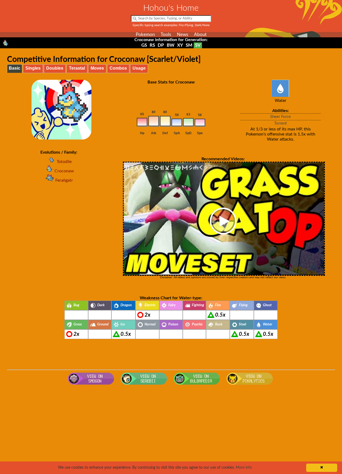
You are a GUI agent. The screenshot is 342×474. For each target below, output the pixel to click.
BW (170, 45)
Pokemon (145, 34)
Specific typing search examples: (171, 25)
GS (144, 45)
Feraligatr (64, 180)
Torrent (280, 123)
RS (152, 45)
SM (189, 45)
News (182, 34)
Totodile (64, 162)
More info (244, 467)
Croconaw (64, 171)
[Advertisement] (171, 430)
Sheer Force (280, 117)
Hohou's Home (171, 8)
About (200, 34)
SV (198, 45)
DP (161, 45)
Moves (97, 68)
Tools (166, 34)
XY (180, 45)
